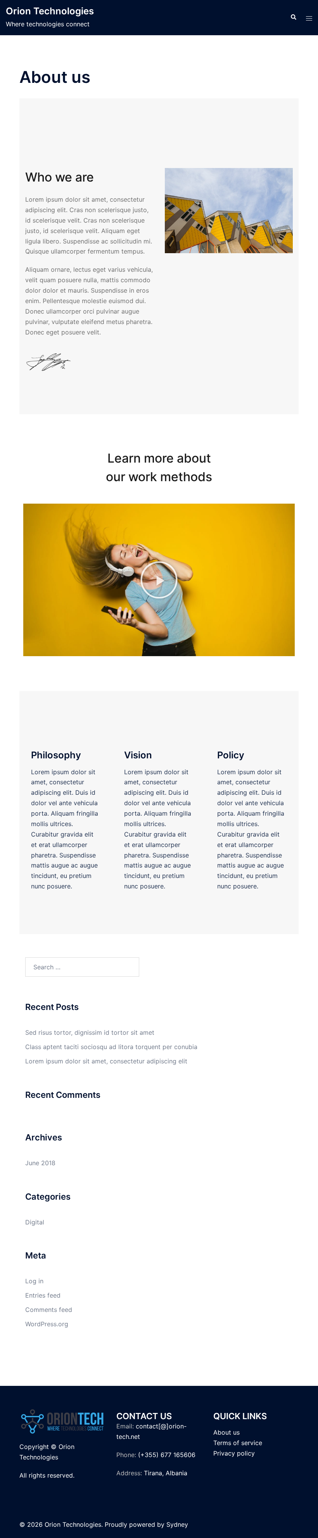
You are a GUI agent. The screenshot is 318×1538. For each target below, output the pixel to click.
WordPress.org (46, 1324)
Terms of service (237, 1443)
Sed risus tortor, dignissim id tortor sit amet (89, 1032)
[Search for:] (82, 967)
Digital (34, 1222)
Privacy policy (234, 1453)
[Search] (293, 17)
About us (226, 1432)
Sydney (177, 1524)
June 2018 (40, 1163)
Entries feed (42, 1295)
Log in (34, 1281)
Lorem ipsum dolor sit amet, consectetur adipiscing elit (106, 1061)
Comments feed (48, 1309)
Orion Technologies (50, 11)
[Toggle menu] (309, 17)
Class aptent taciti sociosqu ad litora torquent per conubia (111, 1047)
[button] (159, 580)
